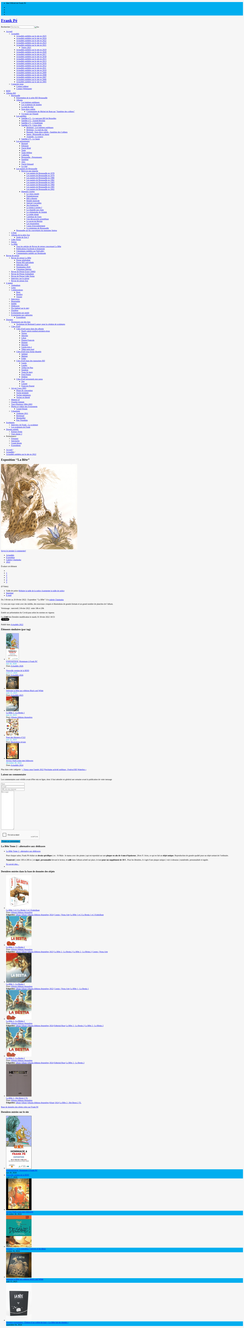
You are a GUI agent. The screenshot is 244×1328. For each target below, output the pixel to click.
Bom (18, 292)
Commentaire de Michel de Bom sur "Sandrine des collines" (50, 111)
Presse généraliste (23, 260)
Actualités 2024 (17, 765)
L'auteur (9, 283)
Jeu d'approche (32, 205)
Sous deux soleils (28, 109)
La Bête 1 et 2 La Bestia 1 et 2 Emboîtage (23, 910)
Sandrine (24, 159)
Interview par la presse (20, 278)
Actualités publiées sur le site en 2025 (31, 36)
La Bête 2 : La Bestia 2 (15, 947)
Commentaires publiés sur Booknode (31, 253)
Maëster (24, 356)
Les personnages (23, 141)
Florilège (14, 310)
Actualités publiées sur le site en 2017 (31, 54)
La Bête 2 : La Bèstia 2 (82, 952)
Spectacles (15, 441)
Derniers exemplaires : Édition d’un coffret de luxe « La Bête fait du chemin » (37, 1322)
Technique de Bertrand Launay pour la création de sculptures (40, 324)
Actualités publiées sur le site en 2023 (31, 43)
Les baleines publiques (30, 102)
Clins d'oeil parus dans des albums (30, 329)
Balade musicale (33, 201)
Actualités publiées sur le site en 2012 (31, 66)
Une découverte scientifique (37, 219)
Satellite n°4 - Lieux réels (31, 125)
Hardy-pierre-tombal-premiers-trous (35, 331)
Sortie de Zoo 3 (22, 237)
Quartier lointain (17, 402)
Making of (15, 400)
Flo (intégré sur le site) (20, 308)
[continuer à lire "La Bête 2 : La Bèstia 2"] (19, 1019)
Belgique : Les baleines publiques (39, 127)
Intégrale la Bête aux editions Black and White (24, 691)
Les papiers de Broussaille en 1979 (40, 175)
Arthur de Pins (27, 368)
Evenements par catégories (22, 315)
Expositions (21, 317)
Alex (23, 162)
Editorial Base (59, 1026)
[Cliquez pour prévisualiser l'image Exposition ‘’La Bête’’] (39, 548)
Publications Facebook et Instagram (30, 249)
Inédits (14, 304)
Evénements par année (20, 313)
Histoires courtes (28, 191)
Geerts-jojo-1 (26, 347)
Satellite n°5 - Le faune (30, 139)
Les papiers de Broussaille (26, 169)
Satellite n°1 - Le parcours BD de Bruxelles (38, 118)
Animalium (15, 285)
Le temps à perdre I (34, 207)
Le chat (24, 166)
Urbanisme (15, 411)
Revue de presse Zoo (19, 281)
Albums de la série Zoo (20, 235)
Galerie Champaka (13, 560)
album (18, 915)
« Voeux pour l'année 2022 (33, 769)
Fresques (14, 438)
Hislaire (24, 342)
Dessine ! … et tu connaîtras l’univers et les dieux (26, 1249)
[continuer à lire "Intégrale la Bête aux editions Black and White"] (19, 1277)
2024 (51, 915)
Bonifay (19, 294)
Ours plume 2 (16, 434)
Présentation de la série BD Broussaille (31, 98)
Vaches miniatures (23, 395)
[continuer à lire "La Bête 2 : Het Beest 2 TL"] (19, 1096)
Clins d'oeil (15, 326)
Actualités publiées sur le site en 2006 (31, 79)
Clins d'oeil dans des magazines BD (30, 361)
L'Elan (14, 233)
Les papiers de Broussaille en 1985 (40, 187)
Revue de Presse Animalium (22, 274)
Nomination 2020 (23, 267)
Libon (23, 338)
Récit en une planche (29, 171)
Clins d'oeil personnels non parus (29, 379)
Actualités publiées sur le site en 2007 (31, 77)
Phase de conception (24, 390)
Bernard (24, 143)
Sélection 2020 (22, 265)
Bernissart (20, 416)
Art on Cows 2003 (18, 388)
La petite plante (32, 214)
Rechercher (5, 27)
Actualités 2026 (17, 666)
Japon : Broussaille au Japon (37, 134)
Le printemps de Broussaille (37, 228)
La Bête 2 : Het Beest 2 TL (17, 1098)
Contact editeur (22, 86)
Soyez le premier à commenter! (13, 551)
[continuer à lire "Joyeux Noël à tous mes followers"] (19, 1209)
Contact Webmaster (24, 89)
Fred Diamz (26, 374)
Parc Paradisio (22, 420)
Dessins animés (12, 429)
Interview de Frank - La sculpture (24, 425)
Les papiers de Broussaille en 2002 (40, 189)
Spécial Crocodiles (33, 203)
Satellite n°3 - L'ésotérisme (32, 123)
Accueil (9, 31)
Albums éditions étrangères (21, 717)
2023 (51, 952)
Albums (19, 100)
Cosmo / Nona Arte (62, 915)
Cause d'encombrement (35, 226)
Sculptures (10, 422)
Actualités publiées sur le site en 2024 (31, 38)
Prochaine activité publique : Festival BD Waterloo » (65, 769)
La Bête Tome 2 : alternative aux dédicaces (23, 851)
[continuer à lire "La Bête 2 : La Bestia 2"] (19, 945)
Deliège (24, 377)
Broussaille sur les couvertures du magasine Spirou (36, 230)
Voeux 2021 (26, 47)
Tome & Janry (27, 372)
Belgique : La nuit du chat (36, 130)
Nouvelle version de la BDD (17, 670)
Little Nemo (16, 239)
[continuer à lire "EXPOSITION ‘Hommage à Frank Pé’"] (19, 1168)
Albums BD (11, 93)
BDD (8, 91)
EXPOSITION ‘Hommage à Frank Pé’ (22, 661)
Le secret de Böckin (34, 221)
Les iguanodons (32, 223)
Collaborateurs (17, 290)
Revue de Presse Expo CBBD (23, 272)
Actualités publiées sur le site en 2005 (31, 82)
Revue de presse (12, 255)
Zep (23, 381)
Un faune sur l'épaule (29, 114)
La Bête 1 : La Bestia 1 (15, 713)
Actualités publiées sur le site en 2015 (31, 59)
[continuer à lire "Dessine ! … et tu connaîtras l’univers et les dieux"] (19, 1246)
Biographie (15, 301)
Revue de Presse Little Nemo (23, 276)
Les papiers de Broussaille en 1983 (40, 182)
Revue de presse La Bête (21, 258)
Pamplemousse (32, 196)
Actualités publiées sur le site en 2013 (31, 61)
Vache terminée (22, 393)
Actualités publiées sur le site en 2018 (31, 57)
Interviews (15, 299)
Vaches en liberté (23, 397)
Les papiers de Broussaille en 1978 (40, 173)
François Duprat (27, 386)
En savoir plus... (12, 864)
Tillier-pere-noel (27, 349)
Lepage (24, 384)
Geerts (24, 363)
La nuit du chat (27, 107)
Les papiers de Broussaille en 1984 (40, 185)
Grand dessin (16, 443)
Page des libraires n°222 (15, 737)
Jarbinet (24, 354)
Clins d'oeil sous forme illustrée (28, 352)
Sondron (24, 370)
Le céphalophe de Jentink (36, 212)
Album (24, 915)
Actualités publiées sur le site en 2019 (31, 50)
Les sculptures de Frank (20, 427)
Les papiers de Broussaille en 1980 (40, 178)
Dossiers (9, 320)
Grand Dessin (21, 409)
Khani (51, 1103)
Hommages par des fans (20, 322)
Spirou (14, 242)
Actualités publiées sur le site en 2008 (31, 75)
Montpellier (21, 418)
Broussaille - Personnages (31, 157)
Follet (23, 358)
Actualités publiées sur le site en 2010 (31, 70)
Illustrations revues (18, 742)
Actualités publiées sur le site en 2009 (31, 73)
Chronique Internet (23, 269)
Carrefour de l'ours (33, 217)
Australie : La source (34, 137)
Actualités (15, 34)
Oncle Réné (26, 148)
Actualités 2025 (17, 695)
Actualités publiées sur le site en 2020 (31, 52)
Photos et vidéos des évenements (24, 406)
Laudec (24, 365)
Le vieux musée (32, 194)
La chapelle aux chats (35, 210)
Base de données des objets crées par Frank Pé (19, 1107)
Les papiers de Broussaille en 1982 (40, 180)
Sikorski (24, 336)
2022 (8, 562)
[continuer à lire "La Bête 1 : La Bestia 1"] (19, 982)
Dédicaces (15, 306)
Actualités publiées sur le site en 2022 (31, 41)
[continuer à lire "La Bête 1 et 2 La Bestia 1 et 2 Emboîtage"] (19, 908)
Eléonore (25, 146)
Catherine (25, 155)
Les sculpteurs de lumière (31, 105)
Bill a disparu (31, 198)
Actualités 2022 (17, 624)
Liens (13, 288)
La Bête (14, 244)
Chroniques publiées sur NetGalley (30, 251)
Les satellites (21, 116)
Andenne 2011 (22, 413)
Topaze (19, 297)
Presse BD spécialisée (25, 262)
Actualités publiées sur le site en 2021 (31, 45)
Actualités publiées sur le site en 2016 (31, 63)
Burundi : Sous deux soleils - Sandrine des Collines (46, 132)
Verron (24, 333)
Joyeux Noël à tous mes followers (19, 761)
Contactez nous (17, 84)
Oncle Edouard (27, 164)
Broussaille (15, 95)
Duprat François (27, 340)
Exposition (10, 557)
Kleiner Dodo (16, 432)
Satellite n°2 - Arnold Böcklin (33, 121)
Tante (23, 150)
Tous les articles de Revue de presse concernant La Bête (38, 246)
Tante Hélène (26, 153)
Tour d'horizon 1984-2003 (21, 404)
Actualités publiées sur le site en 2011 (31, 68)
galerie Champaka (56, 600)
